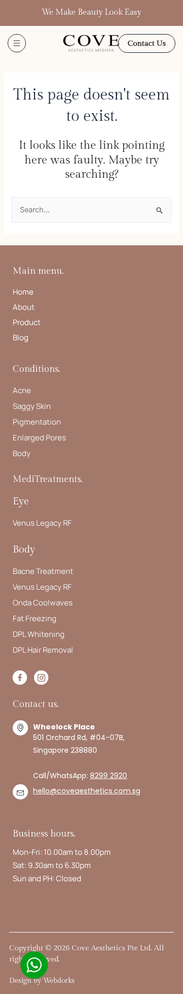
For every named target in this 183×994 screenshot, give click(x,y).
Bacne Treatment (43, 571)
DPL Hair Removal (43, 650)
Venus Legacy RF (42, 523)
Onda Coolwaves (43, 602)
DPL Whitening (39, 634)
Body (21, 453)
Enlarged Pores (39, 437)
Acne (22, 390)
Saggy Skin (32, 406)
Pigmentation (37, 421)
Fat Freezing (34, 618)
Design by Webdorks (42, 981)
